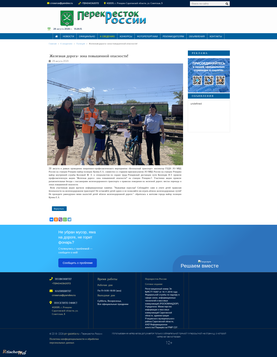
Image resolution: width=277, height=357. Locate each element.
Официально (87, 36)
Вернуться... (59, 208)
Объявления (197, 36)
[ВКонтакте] (51, 219)
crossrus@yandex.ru (61, 3)
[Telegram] (69, 219)
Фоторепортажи (147, 36)
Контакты (216, 36)
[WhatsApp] (65, 219)
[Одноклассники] (56, 219)
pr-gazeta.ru (71, 333)
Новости (68, 36)
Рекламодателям (173, 36)
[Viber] (60, 219)
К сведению (107, 36)
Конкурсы (126, 36)
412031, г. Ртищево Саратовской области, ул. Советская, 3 (65, 310)
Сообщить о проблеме (78, 263)
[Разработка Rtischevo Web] (30, 351)
